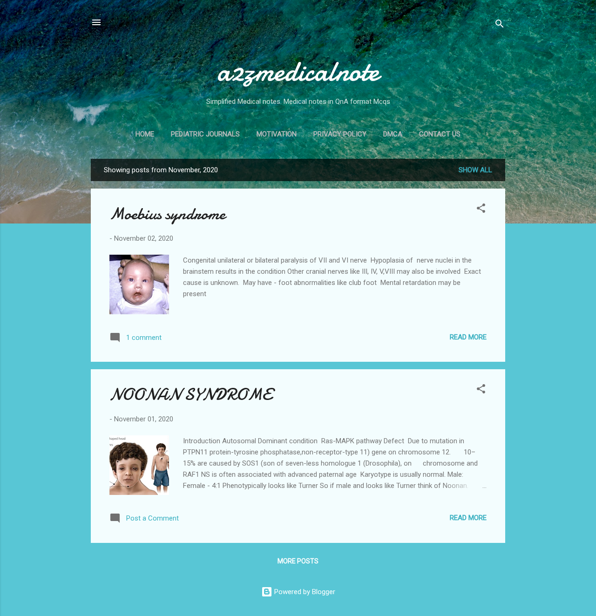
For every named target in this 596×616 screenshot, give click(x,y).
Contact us (440, 134)
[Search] (499, 25)
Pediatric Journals (205, 134)
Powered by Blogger (303, 592)
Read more (468, 337)
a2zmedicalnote (298, 71)
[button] (481, 210)
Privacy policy (339, 134)
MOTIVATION (277, 134)
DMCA (392, 134)
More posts (298, 561)
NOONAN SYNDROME (190, 394)
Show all (475, 170)
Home (144, 134)
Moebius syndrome (167, 214)
